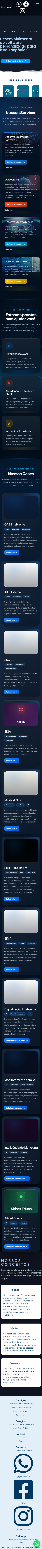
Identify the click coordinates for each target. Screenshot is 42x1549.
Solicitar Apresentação (16, 1246)
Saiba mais (9, 168)
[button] (21, 1441)
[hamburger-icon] (37, 4)
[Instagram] (22, 11)
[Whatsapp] (19, 4)
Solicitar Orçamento (16, 162)
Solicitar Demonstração (17, 1040)
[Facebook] (26, 4)
